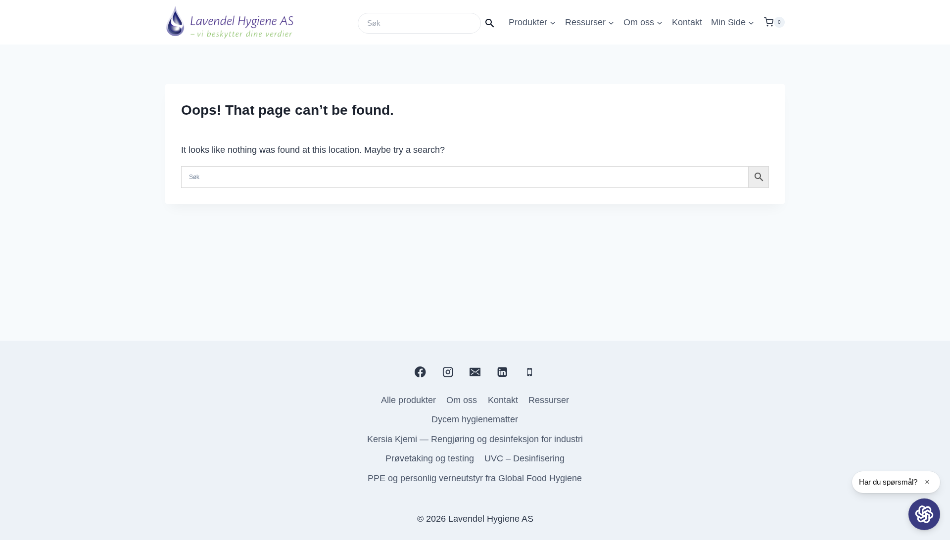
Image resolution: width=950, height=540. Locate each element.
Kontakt (687, 22)
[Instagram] (447, 371)
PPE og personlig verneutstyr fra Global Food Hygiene (475, 478)
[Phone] (530, 371)
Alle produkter (408, 400)
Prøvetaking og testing (429, 458)
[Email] (475, 371)
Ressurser (548, 400)
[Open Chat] (924, 514)
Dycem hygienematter (474, 419)
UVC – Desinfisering (524, 458)
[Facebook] (420, 371)
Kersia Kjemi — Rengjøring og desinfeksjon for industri (475, 439)
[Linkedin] (502, 371)
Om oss (461, 400)
